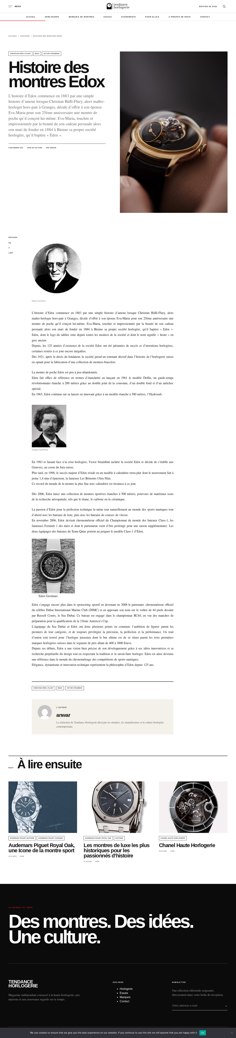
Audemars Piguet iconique (50, 838)
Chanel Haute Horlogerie (173, 838)
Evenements (128, 17)
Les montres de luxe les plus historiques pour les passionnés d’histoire (116, 850)
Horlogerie (52, 17)
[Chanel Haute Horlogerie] (193, 807)
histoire (119, 838)
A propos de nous (180, 17)
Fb (9, 243)
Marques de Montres (81, 17)
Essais (108, 17)
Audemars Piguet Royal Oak (98, 838)
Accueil (31, 17)
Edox (37, 53)
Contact (205, 17)
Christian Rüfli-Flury (20, 53)
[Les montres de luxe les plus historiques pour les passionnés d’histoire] (118, 807)
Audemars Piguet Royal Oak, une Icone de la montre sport (41, 847)
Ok (202, 1032)
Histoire (24, 36)
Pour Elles (152, 17)
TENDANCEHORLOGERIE (23, 984)
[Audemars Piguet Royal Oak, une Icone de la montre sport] (42, 807)
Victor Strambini (51, 53)
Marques (125, 997)
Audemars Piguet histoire (22, 838)
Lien (10, 253)
